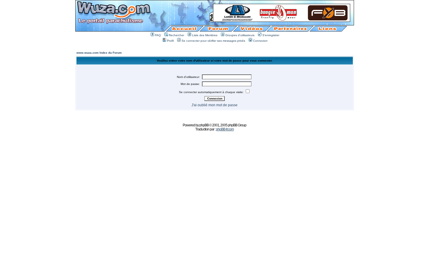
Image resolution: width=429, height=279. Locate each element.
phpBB (204, 125)
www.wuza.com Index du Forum (99, 52)
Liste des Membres (204, 35)
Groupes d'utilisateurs (239, 35)
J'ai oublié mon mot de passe (214, 105)
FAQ (158, 35)
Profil (170, 40)
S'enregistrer (270, 35)
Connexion (260, 40)
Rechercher (176, 35)
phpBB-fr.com (225, 129)
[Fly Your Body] (281, 20)
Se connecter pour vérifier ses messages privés (213, 40)
